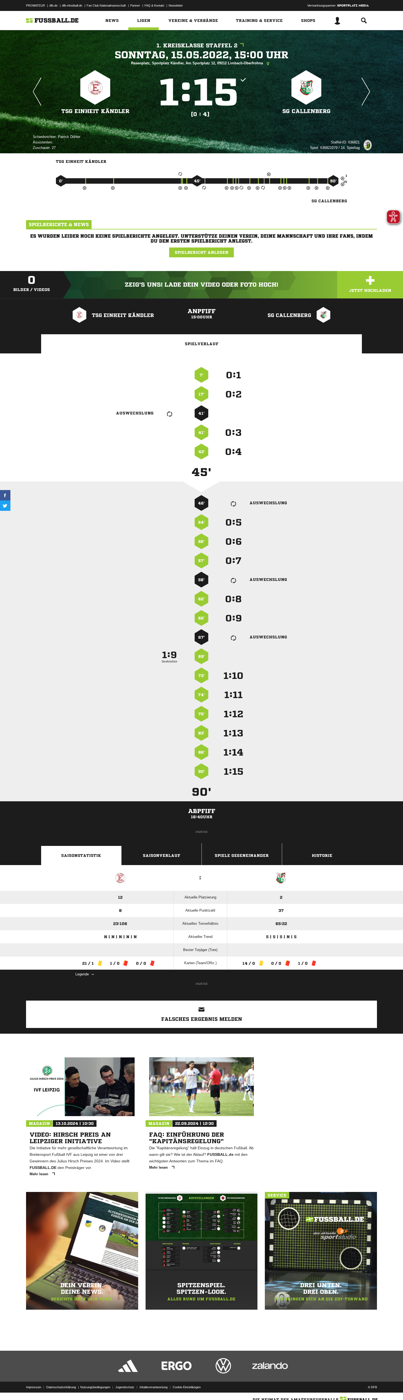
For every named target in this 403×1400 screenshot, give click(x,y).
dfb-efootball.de (72, 5)
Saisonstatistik (81, 855)
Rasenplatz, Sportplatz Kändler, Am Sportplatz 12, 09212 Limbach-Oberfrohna (197, 63)
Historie (322, 855)
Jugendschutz (124, 1387)
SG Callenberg (306, 111)
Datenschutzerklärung (61, 1387)
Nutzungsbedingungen (95, 1387)
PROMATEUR (35, 5)
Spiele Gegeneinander (242, 855)
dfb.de (53, 5)
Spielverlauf (201, 344)
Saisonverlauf (161, 855)
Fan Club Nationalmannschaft (106, 5)
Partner (135, 5)
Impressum (33, 1387)
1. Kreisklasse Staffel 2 (197, 45)
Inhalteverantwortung (154, 1387)
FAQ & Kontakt (154, 5)
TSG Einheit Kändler (95, 111)
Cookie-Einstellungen (187, 1387)
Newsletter (176, 5)
